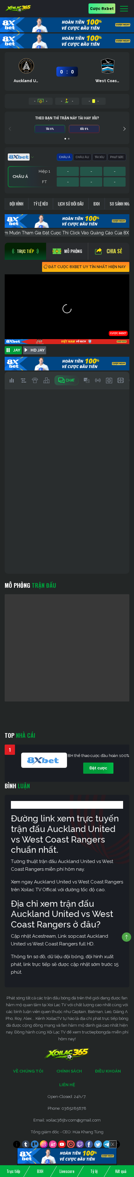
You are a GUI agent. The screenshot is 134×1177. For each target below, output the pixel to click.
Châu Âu (82, 157)
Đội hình (16, 204)
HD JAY (38, 350)
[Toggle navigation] (124, 9)
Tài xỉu (99, 157)
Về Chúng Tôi (28, 1071)
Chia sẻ (114, 251)
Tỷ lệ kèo (40, 204)
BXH (96, 204)
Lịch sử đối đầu (71, 204)
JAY (16, 350)
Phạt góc (117, 157)
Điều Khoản (108, 1071)
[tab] (25, 251)
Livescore (67, 1171)
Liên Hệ (67, 1084)
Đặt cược (98, 768)
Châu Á (64, 157)
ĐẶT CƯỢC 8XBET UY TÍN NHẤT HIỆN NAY (87, 267)
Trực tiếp (13, 1171)
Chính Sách (69, 1071)
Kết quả (120, 1171)
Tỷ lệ (94, 1171)
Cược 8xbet (102, 8)
